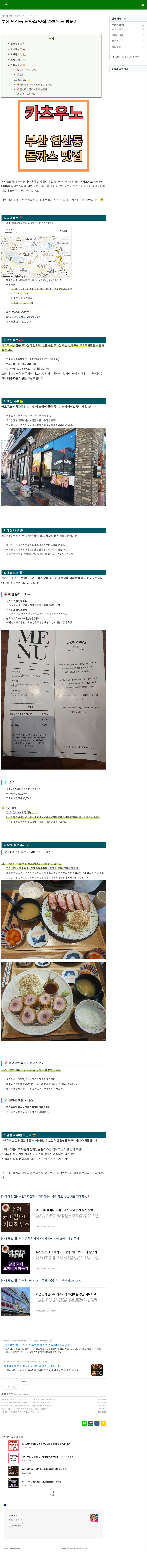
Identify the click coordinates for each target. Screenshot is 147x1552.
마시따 (7, 4)
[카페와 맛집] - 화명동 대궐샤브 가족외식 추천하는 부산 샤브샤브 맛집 (42, 1280)
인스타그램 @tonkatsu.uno (26, 316)
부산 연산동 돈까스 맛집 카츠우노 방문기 (39, 21)
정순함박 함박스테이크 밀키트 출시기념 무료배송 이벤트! (37, 1345)
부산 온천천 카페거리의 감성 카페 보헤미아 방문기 (20, 1412)
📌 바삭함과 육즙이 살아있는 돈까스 (34, 84)
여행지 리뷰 (128, 35)
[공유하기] (14, 1387)
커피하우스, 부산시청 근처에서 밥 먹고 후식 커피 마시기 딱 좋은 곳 (27, 1406)
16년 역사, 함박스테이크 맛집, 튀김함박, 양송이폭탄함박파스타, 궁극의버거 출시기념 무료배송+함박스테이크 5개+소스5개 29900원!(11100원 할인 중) (52, 1350)
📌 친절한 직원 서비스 (27, 94)
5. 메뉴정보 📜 (18, 65)
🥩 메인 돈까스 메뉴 (26, 70)
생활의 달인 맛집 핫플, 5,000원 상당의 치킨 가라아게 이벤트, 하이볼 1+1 (41, 1370)
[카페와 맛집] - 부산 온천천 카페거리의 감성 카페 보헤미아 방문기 (40, 1238)
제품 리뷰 (128, 47)
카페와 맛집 (7, 16)
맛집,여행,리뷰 (15, 1519)
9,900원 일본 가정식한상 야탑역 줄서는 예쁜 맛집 (33, 1366)
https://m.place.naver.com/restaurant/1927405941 (27, 1361)
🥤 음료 (20, 74)
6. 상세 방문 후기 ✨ (21, 80)
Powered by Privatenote (10, 1548)
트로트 (17, 16)
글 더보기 (53, 1495)
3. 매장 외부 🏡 (18, 54)
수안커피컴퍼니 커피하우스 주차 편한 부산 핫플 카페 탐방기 (24, 1409)
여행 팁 (128, 41)
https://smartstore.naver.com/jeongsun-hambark (26, 1341)
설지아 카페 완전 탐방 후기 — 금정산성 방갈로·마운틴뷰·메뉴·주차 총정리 (29, 1399)
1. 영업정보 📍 (18, 43)
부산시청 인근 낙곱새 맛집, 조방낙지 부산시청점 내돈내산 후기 (25, 1402)
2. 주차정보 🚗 (18, 49)
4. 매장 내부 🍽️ (18, 59)
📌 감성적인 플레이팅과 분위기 (32, 89)
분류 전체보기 (118, 25)
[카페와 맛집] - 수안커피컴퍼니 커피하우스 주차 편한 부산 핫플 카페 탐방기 (45, 1196)
